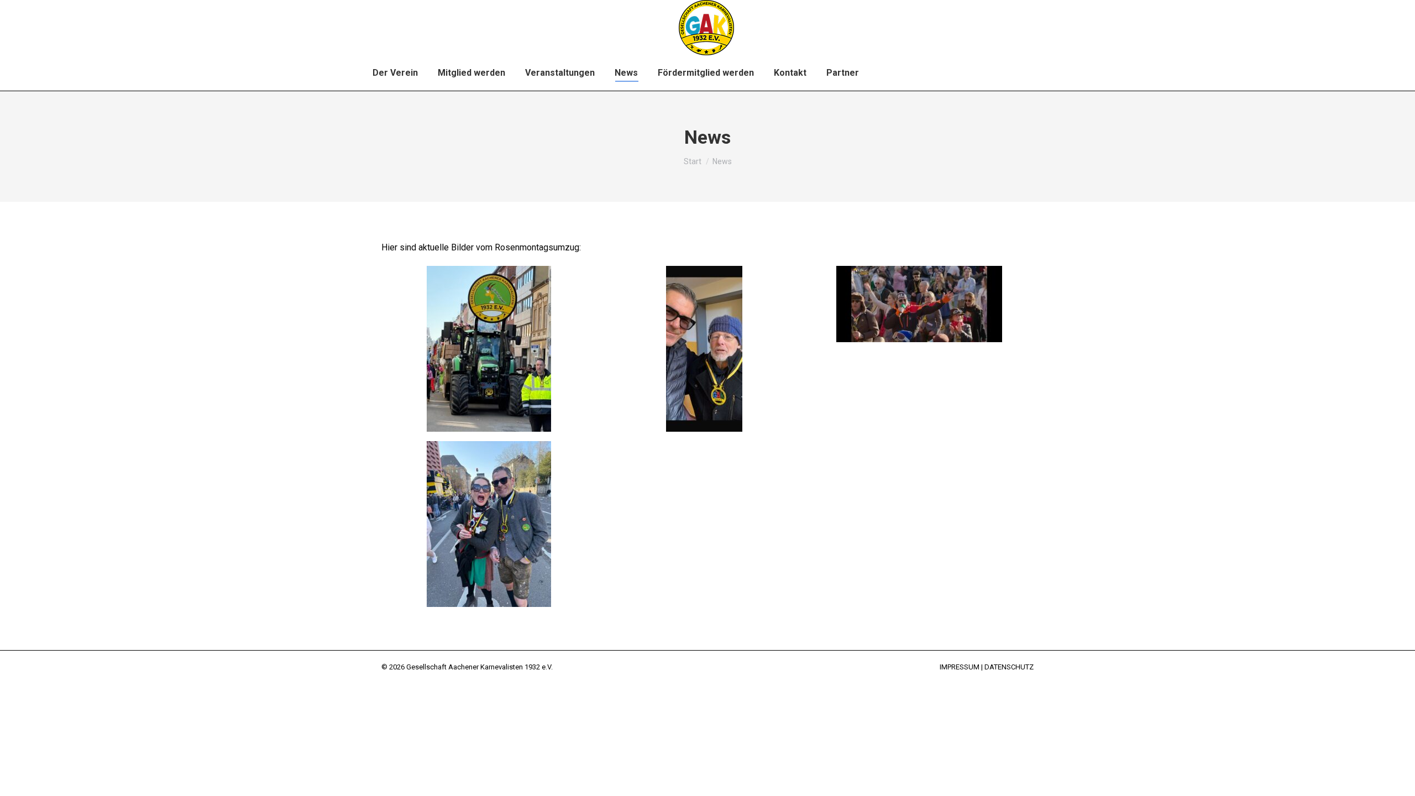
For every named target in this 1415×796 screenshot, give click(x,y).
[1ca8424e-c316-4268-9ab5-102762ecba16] (489, 349)
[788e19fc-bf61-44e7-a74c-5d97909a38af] (489, 524)
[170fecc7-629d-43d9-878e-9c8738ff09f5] (919, 304)
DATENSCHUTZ (1009, 667)
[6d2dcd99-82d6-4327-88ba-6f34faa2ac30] (704, 349)
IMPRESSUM (959, 667)
